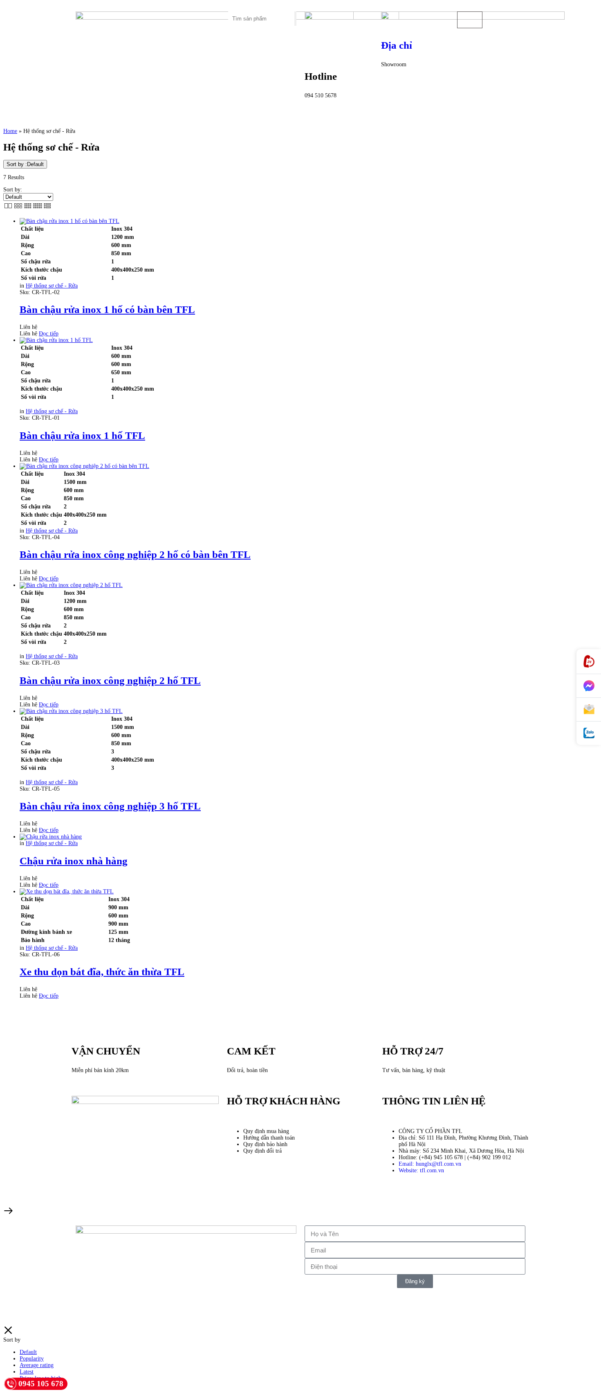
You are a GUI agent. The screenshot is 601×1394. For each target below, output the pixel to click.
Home (10, 131)
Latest (27, 1372)
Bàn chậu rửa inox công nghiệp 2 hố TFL (110, 680)
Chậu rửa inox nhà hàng (74, 860)
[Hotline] (588, 661)
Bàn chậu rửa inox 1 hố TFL (82, 435)
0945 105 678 (40, 1383)
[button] (186, 14)
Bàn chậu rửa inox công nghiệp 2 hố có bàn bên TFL (135, 554)
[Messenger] (588, 686)
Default (28, 1352)
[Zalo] (588, 733)
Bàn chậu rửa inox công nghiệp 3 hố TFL (110, 806)
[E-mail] (588, 710)
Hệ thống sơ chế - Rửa (52, 286)
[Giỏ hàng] (469, 19)
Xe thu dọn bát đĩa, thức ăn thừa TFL (102, 971)
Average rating (37, 1365)
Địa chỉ (396, 45)
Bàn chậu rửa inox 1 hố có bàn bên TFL (107, 309)
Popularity (32, 1359)
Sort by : (25, 164)
